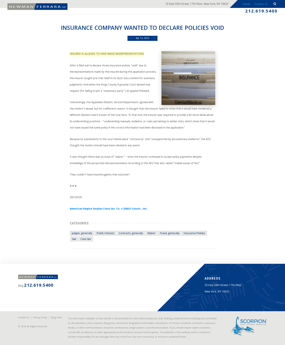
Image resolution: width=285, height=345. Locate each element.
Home (246, 4)
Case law (85, 239)
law (74, 239)
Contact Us (261, 4)
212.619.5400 (261, 11)
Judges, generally (82, 233)
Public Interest (105, 233)
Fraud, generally (169, 233)
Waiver (151, 233)
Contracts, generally (131, 233)
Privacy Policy (40, 318)
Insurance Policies (194, 233)
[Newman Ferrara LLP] (37, 6)
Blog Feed (56, 318)
